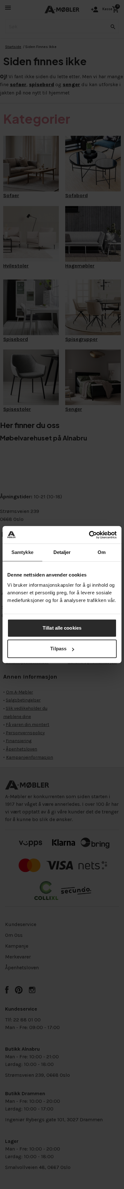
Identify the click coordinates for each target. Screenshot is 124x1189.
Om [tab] (102, 552)
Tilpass (58, 648)
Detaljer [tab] (62, 552)
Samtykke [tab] (22, 552)
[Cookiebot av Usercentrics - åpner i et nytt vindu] (89, 535)
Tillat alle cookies (62, 628)
